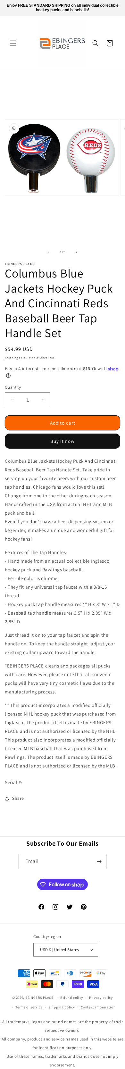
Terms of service (28, 1007)
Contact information (98, 1007)
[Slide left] (48, 252)
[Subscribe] (99, 861)
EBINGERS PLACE (39, 997)
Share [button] (18, 798)
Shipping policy (61, 1007)
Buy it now (62, 441)
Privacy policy (101, 997)
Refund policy (71, 997)
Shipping (11, 358)
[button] (13, 43)
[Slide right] (77, 252)
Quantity (13, 387)
